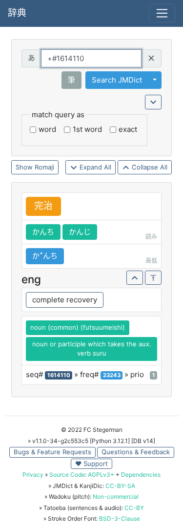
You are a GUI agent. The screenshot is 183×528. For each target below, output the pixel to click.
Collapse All (148, 167)
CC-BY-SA (120, 485)
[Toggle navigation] (162, 13)
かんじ (80, 231)
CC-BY (134, 507)
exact (128, 129)
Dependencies (141, 474)
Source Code (67, 474)
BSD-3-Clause (119, 518)
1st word (87, 129)
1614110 (58, 375)
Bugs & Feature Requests (52, 452)
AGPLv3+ (101, 474)
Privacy (32, 474)
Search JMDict (117, 79)
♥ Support (91, 463)
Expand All (94, 167)
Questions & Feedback (136, 452)
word (47, 129)
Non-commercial (116, 496)
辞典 (17, 13)
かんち (43, 231)
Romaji (44, 167)
